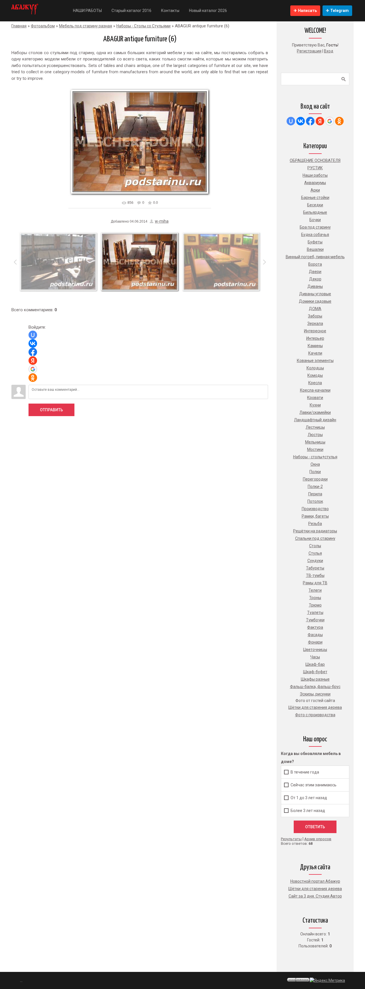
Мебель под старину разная (85, 26)
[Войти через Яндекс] (33, 360)
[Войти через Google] (33, 369)
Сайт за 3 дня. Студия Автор (315, 896)
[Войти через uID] (33, 335)
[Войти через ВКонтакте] (33, 343)
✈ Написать (305, 10)
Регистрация (309, 51)
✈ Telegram (337, 10)
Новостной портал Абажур (315, 881)
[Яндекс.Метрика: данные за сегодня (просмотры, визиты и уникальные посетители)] (327, 981)
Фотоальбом (43, 26)
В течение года (305, 772)
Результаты (291, 839)
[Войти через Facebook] (33, 352)
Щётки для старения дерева (315, 888)
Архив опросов (317, 839)
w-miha (162, 221)
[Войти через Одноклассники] (33, 377)
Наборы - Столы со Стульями (143, 26)
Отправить (51, 410)
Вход (328, 51)
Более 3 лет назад (308, 810)
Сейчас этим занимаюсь (313, 785)
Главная (19, 26)
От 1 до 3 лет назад (309, 797)
